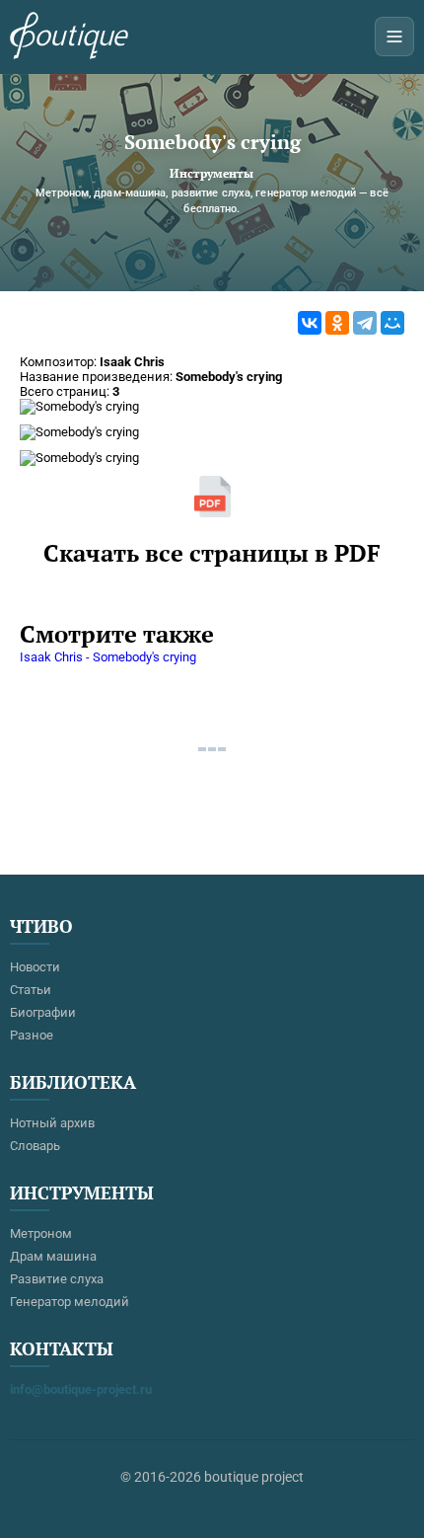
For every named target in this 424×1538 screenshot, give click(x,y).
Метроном (41, 1233)
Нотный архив (52, 1122)
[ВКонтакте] (309, 323)
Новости (35, 967)
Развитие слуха (57, 1278)
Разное (31, 1035)
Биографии (43, 1012)
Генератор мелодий (69, 1301)
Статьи (30, 989)
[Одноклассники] (337, 323)
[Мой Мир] (392, 323)
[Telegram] (365, 323)
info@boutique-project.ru (81, 1389)
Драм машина (53, 1256)
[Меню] (394, 36)
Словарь (35, 1145)
